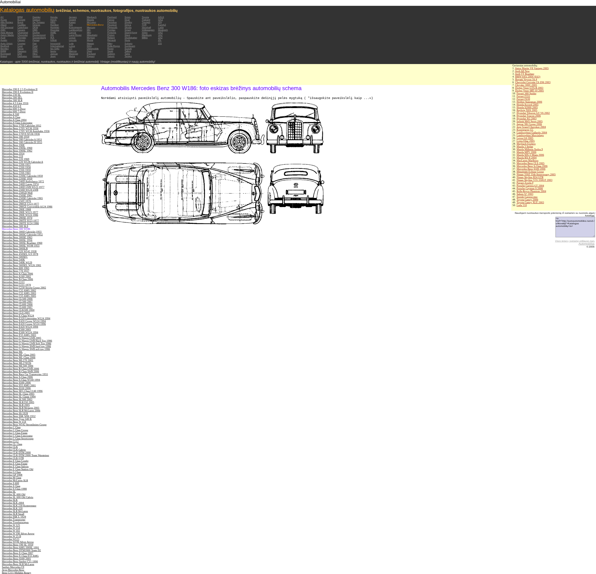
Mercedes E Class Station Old (17, 469)
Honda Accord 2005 (527, 104)
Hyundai (54, 30)
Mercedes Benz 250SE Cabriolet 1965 (22, 198)
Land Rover (75, 35)
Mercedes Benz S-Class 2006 (532, 166)
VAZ (160, 35)
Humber (54, 25)
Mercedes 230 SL (11, 94)
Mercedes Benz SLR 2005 (16, 405)
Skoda (128, 27)
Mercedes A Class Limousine (17, 122)
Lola (71, 43)
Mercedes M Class (11, 477)
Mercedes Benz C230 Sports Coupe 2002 (24, 287)
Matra (72, 56)
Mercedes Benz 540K (13, 259)
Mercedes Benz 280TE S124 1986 (20, 223)
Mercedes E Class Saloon (15, 466)
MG (89, 30)
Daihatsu (22, 56)
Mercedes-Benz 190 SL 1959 (17, 544)
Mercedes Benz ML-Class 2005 (18, 354)
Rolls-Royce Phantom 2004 (531, 191)
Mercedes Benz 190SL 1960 (17, 147)
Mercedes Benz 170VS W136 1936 (21, 133)
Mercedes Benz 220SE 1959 (17, 178)
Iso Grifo (54, 48)
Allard (3, 25)
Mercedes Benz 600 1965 (15, 268)
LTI (70, 48)
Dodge (36, 32)
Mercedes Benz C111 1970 (16, 284)
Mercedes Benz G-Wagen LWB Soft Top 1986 (26, 343)
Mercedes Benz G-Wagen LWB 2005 (21, 337)
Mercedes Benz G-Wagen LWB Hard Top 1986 (27, 340)
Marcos (73, 51)
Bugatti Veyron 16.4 (526, 79)
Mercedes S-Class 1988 (14, 488)
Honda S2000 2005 (527, 107)
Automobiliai (586, 243)
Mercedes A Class (11, 117)
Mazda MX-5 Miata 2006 (530, 154)
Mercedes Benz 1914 (13, 153)
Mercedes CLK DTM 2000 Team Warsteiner (25, 455)
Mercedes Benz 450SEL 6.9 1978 (20, 254)
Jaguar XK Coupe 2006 (529, 124)
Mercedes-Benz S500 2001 (16, 558)
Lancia (72, 32)
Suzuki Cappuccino (527, 196)
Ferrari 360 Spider (526, 93)
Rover (110, 48)
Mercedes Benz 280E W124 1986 (20, 215)
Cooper (21, 43)
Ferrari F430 (523, 99)
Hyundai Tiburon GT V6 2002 (533, 113)
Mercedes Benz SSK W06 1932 (19, 416)
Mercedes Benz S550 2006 (16, 388)
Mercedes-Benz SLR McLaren (18, 564)
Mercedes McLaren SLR (15, 480)
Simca (128, 25)
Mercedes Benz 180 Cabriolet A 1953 (22, 139)
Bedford (4, 46)
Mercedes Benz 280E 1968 (16, 209)
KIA (71, 25)
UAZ (160, 32)
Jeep (53, 56)
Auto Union (6, 43)
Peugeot (112, 25)
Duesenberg (39, 37)
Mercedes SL (9, 491)
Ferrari (36, 40)
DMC (35, 30)
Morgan (91, 37)
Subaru (128, 43)
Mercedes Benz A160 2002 (16, 276)
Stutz (127, 40)
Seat (127, 19)
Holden (36, 56)
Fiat (35, 43)
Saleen (111, 53)
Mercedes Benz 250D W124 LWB (20, 189)
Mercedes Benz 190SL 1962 (17, 150)
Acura (3, 19)
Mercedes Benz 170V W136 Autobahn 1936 (26, 131)
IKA (52, 37)
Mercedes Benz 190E (13, 145)
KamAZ (162, 25)
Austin (3, 40)
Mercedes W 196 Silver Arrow (18, 533)
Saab (110, 51)
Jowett (72, 19)
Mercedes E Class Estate (14, 463)
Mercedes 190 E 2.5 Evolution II (19, 89)
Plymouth (112, 27)
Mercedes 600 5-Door (14, 108)
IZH (160, 22)
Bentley (4, 48)
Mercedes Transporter (13, 519)
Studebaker (131, 37)
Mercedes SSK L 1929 (14, 516)
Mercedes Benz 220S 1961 (16, 173)
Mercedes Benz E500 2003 (16, 329)
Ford (35, 46)
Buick (20, 22)
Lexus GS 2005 (525, 138)
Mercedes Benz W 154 (14, 421)
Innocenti (55, 43)
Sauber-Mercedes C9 (13, 567)
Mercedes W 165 (11, 530)
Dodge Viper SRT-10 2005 (529, 90)
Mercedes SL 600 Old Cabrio (17, 497)
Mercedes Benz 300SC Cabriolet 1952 (22, 234)
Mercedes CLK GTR (13, 458)
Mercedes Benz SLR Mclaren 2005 (20, 407)
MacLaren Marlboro (527, 160)
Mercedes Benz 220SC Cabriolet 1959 (22, 175)
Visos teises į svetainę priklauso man (574, 241)
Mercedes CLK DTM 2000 (16, 452)
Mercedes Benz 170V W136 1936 (20, 128)
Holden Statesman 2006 (529, 101)
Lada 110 (522, 205)
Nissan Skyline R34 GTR (530, 177)
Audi (2, 37)
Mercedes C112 (10, 441)
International (57, 46)
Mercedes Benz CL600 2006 (17, 304)
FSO (35, 48)
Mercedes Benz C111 (13, 282)
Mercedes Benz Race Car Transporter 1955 (25, 374)
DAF (19, 53)
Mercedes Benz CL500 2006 (17, 298)
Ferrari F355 (523, 96)
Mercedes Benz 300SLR (15, 248)
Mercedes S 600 (10, 483)
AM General (6, 27)
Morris (90, 40)
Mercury (91, 27)
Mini (89, 32)
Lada (161, 27)
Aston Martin (7, 35)
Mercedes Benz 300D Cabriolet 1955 (22, 231)
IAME (53, 32)
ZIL (160, 40)
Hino (35, 53)
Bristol (3, 56)
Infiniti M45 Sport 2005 (530, 121)
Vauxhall (146, 27)
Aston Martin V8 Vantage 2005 (532, 68)
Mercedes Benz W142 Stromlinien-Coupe (24, 424)
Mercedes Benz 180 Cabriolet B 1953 (22, 142)
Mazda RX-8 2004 (527, 157)
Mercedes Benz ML (12, 351)
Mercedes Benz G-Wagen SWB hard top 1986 (26, 346)
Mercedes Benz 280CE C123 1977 (20, 203)
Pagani (91, 56)
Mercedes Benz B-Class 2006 (17, 279)
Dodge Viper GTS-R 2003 (529, 87)
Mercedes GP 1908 (12, 474)
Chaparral (22, 32)
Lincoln (73, 40)
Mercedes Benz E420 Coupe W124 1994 (24, 321)
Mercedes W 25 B (11, 536)
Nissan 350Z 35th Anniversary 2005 (536, 174)
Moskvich (163, 30)
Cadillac (21, 25)
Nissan (90, 43)
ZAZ (160, 37)
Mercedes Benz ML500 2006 (17, 365)
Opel (89, 51)
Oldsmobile (93, 48)
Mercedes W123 (10, 539)
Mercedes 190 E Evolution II (17, 92)
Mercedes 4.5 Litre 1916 (15, 103)
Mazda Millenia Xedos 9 (530, 149)
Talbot (128, 51)
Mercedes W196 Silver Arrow (18, 541)
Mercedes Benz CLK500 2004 (18, 310)
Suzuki (128, 48)
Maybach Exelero (526, 143)
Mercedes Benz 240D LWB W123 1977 (23, 187)
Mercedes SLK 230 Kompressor (19, 505)
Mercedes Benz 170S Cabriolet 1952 (21, 125)
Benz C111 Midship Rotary (16, 572)
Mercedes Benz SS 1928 (15, 413)
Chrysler (21, 37)
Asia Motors (6, 32)
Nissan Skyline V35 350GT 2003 (534, 180)
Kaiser (72, 22)
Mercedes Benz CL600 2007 (17, 307)
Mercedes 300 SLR (12, 100)
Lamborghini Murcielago (530, 135)
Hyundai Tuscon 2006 (529, 115)
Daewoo (21, 51)
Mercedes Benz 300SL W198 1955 (21, 245)
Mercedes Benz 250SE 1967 (17, 195)
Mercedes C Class (11, 427)
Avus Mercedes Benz (13, 569)
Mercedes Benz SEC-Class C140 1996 (22, 391)
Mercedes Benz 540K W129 (17, 262)
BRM (20, 17)
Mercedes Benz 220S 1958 (16, 167)
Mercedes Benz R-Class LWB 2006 (20, 368)
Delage (36, 25)
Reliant (111, 37)
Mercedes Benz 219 (12, 156)
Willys (145, 37)
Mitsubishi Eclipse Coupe (530, 171)
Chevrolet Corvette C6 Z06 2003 (533, 82)
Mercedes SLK (10, 500)
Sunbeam (130, 46)
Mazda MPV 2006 (526, 152)
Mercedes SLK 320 (12, 508)
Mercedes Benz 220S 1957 (16, 164)
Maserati (73, 53)
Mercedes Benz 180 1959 (15, 136)
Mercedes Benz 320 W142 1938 (19, 251)
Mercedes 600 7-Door (14, 111)
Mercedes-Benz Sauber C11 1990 (20, 561)
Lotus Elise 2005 (526, 140)
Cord (20, 46)
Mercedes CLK (10, 446)
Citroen (21, 40)
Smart (128, 30)
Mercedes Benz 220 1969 (15, 159)
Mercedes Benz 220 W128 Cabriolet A (22, 161)
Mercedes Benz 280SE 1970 (17, 217)
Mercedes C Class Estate (14, 432)
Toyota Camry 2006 (527, 199)
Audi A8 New (522, 71)
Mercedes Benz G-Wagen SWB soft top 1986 (26, 349)
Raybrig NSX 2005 (527, 110)
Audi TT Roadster (524, 73)
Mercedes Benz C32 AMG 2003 (19, 293)
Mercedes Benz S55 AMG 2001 (19, 385)
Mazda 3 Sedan (525, 146)
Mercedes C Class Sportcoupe (18, 438)
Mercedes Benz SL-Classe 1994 (19, 396)
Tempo (128, 56)
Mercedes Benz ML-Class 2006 (18, 357)
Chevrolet (22, 35)
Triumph (146, 22)
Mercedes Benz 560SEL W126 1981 (21, 265)
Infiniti (53, 40)
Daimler (37, 17)
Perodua (112, 22)
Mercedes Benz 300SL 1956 (17, 240)
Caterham (22, 27)
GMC (35, 51)
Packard (91, 53)
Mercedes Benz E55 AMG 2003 (19, 335)
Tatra (127, 53)
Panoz (110, 19)
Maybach (92, 17)
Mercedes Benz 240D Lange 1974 (20, 184)
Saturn (111, 56)
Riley (109, 43)
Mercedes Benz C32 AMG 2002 (19, 290)
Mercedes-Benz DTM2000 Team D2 (21, 550)
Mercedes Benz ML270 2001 (17, 360)
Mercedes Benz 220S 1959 (16, 170)
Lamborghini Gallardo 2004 (532, 132)
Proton (111, 35)
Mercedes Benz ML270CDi (16, 363)
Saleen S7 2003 (525, 194)
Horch (53, 19)
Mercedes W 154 (11, 527)
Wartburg (147, 35)
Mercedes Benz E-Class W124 (18, 315)
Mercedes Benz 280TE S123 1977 (20, 220)
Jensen (73, 17)
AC (2, 17)
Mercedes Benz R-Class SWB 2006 (20, 371)
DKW (35, 27)
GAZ (160, 19)
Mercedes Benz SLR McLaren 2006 (21, 410)
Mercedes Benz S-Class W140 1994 (21, 379)
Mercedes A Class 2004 (14, 120)
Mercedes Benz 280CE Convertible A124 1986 (27, 206)
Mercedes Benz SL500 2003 (17, 399)
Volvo (145, 32)
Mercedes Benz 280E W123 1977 (20, 212)
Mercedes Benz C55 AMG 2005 (19, 296)
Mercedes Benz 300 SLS (15, 226)
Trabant (146, 19)
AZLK (161, 17)
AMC (3, 30)
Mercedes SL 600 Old (13, 494)
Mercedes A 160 (10, 114)
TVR (144, 25)
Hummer (54, 27)
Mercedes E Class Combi (15, 460)
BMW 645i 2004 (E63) (527, 76)
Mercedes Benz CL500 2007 (17, 301)
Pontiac (111, 30)
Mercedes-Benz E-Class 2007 (17, 553)
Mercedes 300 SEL (12, 97)
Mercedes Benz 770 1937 (15, 270)
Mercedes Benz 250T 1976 (16, 201)
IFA (52, 35)
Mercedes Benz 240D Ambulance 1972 (23, 181)
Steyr (127, 35)
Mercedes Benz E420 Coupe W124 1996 (24, 324)
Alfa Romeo (6, 22)
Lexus (72, 37)
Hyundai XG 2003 (527, 118)
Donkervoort (39, 35)
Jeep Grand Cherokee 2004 (531, 127)
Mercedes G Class (11, 472)
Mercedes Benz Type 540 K (17, 419)
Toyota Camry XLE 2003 (530, 202)
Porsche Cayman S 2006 (530, 188)
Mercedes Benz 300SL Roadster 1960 (22, 242)
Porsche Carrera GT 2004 (530, 185)
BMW (3, 51)
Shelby (128, 22)
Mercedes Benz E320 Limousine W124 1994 (26, 318)
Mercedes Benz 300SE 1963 (17, 237)
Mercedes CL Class (12, 444)
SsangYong (131, 32)
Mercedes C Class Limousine (17, 435)
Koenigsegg (75, 27)
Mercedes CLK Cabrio (14, 449)
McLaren (91, 22)
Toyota (145, 17)
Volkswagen (148, 30)
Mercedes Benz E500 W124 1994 (20, 332)
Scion (128, 17)
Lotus (72, 46)
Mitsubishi (92, 35)
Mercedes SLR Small (13, 514)
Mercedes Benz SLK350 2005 (18, 402)
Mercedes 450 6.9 (11, 106)
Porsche (111, 32)
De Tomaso (39, 22)
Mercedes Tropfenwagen (15, 522)
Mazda (90, 19)
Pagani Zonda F (525, 182)
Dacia (20, 48)
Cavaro (21, 30)
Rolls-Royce (113, 46)
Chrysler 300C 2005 (526, 85)
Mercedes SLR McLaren (15, 511)
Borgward (5, 53)
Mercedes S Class (11, 486)
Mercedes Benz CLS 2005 (531, 163)
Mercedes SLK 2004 (13, 502)
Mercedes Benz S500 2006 (531, 168)
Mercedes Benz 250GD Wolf (17, 192)
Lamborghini (75, 30)
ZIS (160, 43)
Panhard (112, 17)
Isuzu (53, 51)
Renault (111, 40)
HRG (52, 22)
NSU (89, 46)
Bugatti (21, 19)
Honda (54, 17)
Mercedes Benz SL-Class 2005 (18, 393)
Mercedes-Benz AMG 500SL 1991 (20, 547)
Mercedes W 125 (11, 525)
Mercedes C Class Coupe (15, 430)
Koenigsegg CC (525, 129)
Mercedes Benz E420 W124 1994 (20, 326)
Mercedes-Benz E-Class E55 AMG (20, 555)
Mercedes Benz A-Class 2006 (17, 273)
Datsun (36, 19)
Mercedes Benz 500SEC (15, 256)
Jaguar (54, 53)
